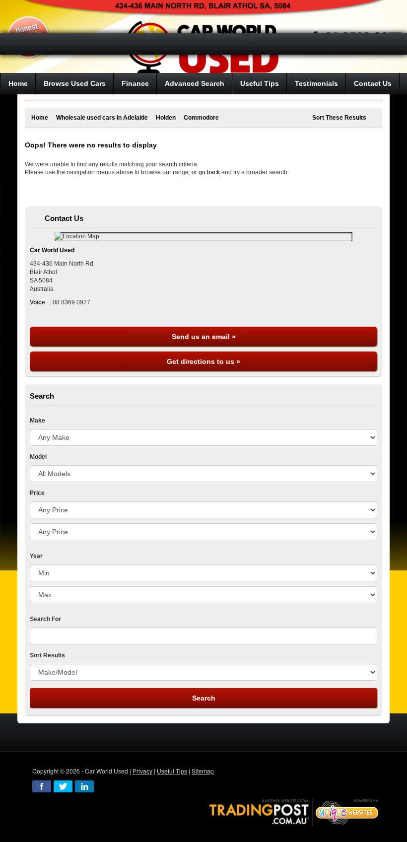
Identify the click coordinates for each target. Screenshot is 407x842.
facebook (41, 786)
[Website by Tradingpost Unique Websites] (294, 811)
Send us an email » (204, 337)
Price (37, 493)
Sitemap (203, 771)
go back (209, 172)
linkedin (84, 786)
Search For (45, 619)
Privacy (142, 771)
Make (37, 420)
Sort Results (47, 655)
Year (36, 556)
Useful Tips (172, 771)
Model (38, 456)
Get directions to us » (203, 361)
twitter (63, 786)
